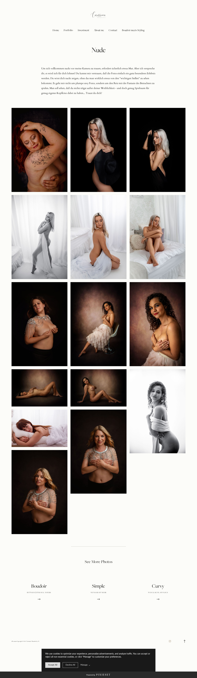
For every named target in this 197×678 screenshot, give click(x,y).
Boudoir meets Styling (133, 30)
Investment (83, 30)
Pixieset (103, 674)
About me (99, 30)
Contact (113, 30)
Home (55, 30)
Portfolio (68, 30)
